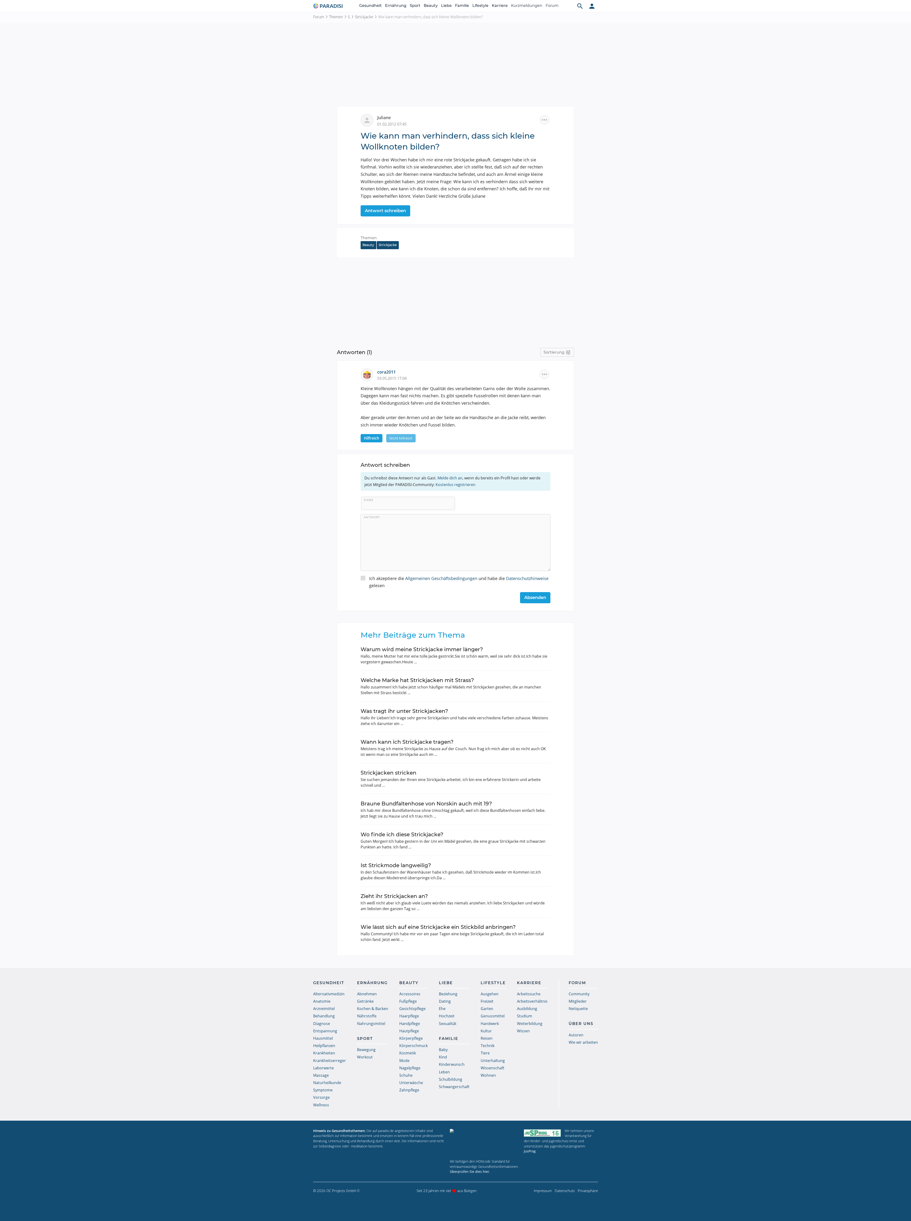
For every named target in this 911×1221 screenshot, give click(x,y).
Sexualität (447, 1023)
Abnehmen (367, 993)
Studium (524, 1016)
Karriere (500, 5)
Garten (487, 1008)
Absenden (535, 597)
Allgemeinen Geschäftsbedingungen (441, 578)
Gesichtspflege (412, 1008)
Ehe (442, 1008)
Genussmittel (493, 1016)
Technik (487, 1045)
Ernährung (395, 5)
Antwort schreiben (385, 210)
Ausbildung (527, 1008)
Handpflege (409, 1023)
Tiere (485, 1053)
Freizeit (487, 1001)
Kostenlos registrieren (455, 484)
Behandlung (324, 1016)
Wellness (321, 1105)
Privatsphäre (588, 1190)
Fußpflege (408, 1001)
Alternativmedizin (328, 993)
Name (368, 500)
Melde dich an (449, 478)
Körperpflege (411, 1038)
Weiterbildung (529, 1023)
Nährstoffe (366, 1016)
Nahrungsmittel (371, 1023)
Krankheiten (324, 1053)
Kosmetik (407, 1053)
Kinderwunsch (452, 1064)
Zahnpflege (409, 1090)
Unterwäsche (411, 1082)
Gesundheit (370, 5)
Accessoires (409, 993)
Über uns (581, 1023)
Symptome (323, 1090)
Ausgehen (489, 993)
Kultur (486, 1031)
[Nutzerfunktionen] (592, 6)
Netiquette (578, 1008)
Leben (444, 1072)
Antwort (372, 517)
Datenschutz (565, 1190)
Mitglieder (578, 1001)
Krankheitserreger (329, 1060)
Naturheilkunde (327, 1082)
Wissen (523, 1031)
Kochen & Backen (372, 1008)
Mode (404, 1060)
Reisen (487, 1038)
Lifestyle (480, 5)
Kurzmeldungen (526, 5)
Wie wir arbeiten (583, 1042)
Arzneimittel (324, 1008)
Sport (415, 5)
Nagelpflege (409, 1068)
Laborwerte (323, 1068)
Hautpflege (409, 1031)
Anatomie (321, 1001)
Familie (462, 5)
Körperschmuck (413, 1045)
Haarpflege (409, 1016)
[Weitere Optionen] (544, 120)
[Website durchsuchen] (580, 6)
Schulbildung (450, 1079)
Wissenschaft (492, 1068)
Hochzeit (447, 1016)
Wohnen (488, 1075)
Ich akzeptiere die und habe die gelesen (458, 582)
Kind (443, 1057)
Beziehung (448, 993)
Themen (336, 16)
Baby (443, 1049)
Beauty (431, 5)
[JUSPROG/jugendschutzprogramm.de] (542, 1133)
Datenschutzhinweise (527, 578)
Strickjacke (364, 16)
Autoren (576, 1035)
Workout (365, 1057)
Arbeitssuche (528, 993)
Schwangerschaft (454, 1086)
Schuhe (406, 1075)
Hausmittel (323, 1038)
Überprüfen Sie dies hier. (470, 1171)
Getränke (365, 1001)
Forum (552, 5)
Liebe (446, 5)
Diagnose (321, 1023)
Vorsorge (321, 1097)
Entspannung (325, 1031)
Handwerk (490, 1023)
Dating (445, 1001)
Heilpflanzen (324, 1045)
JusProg (530, 1151)
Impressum (543, 1190)
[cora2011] (369, 374)
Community (579, 993)
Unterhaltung (493, 1060)
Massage (321, 1075)
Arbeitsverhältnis (532, 1001)
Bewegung (366, 1049)
